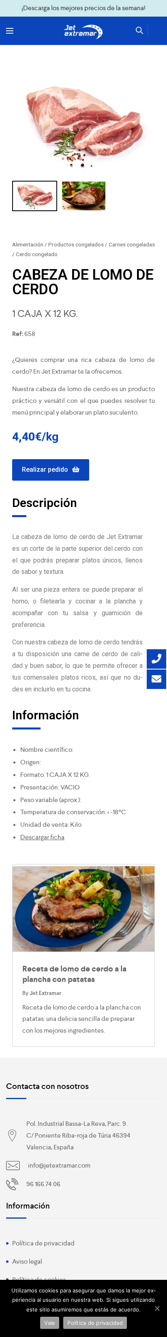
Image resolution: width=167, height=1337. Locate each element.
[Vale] (157, 1308)
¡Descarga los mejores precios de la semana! (83, 8)
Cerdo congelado (37, 254)
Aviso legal (27, 1261)
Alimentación (27, 244)
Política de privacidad (43, 1243)
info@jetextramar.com (59, 1165)
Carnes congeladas (132, 244)
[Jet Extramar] (83, 32)
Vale (49, 1323)
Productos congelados (76, 244)
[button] (50, 470)
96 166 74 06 (43, 1184)
